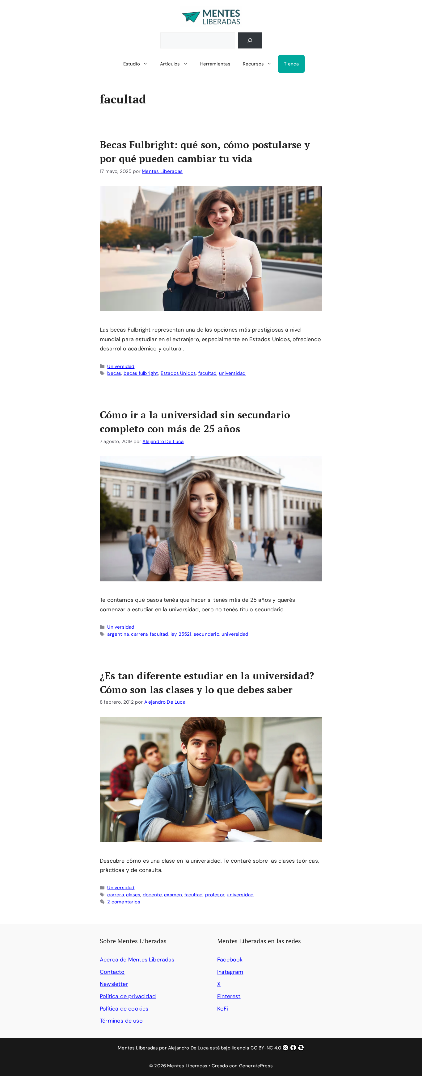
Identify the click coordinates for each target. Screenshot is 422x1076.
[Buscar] (250, 40)
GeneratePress (256, 1066)
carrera (139, 634)
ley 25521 (181, 634)
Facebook (230, 959)
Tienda (291, 64)
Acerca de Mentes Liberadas (137, 959)
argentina (118, 634)
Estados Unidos (178, 373)
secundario (206, 634)
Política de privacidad (128, 996)
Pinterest (229, 996)
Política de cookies (124, 1008)
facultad (207, 373)
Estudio (131, 64)
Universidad (120, 366)
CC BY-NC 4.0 (266, 1048)
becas (114, 373)
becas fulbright (141, 373)
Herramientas (215, 64)
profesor (215, 895)
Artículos (170, 64)
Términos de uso (121, 1020)
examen (173, 895)
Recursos (253, 64)
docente (152, 895)
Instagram (230, 972)
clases (133, 895)
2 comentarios (123, 902)
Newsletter (114, 984)
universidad (232, 373)
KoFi (222, 1008)
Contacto (112, 972)
